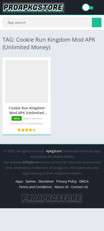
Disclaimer (46, 181)
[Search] (96, 22)
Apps (19, 181)
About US (62, 187)
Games (30, 181)
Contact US (79, 187)
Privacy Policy (66, 181)
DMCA (84, 181)
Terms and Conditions (35, 187)
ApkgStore (54, 151)
